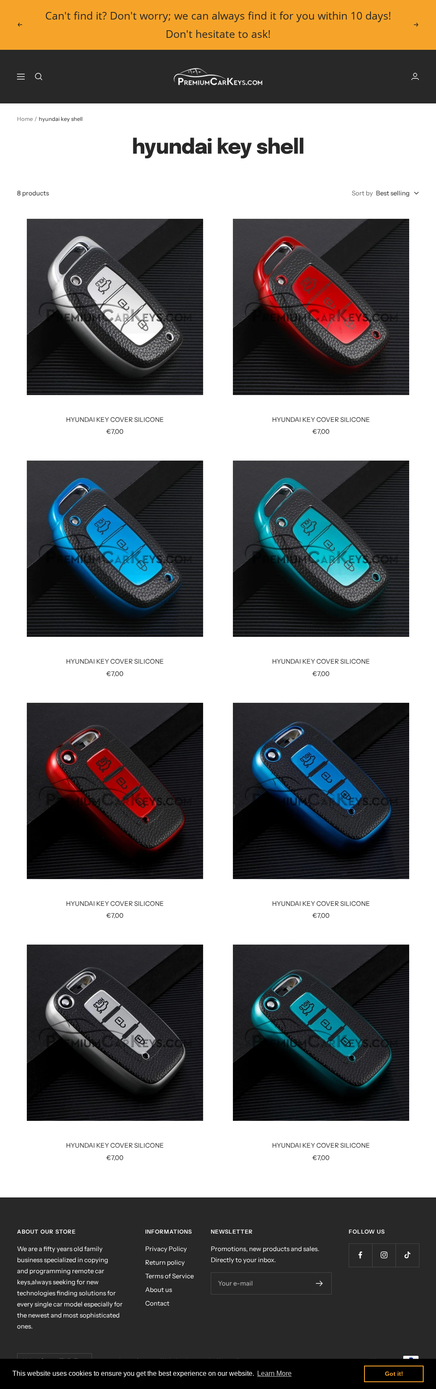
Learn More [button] (274, 1373)
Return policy (165, 1262)
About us (158, 1290)
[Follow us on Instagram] (384, 1255)
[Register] (319, 1283)
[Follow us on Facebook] (360, 1255)
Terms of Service (169, 1276)
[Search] (39, 76)
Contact (157, 1303)
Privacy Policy (166, 1249)
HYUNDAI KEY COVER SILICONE (115, 419)
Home (25, 118)
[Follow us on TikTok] (407, 1255)
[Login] (415, 76)
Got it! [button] (394, 1373)
